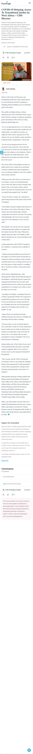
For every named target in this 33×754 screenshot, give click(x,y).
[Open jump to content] (1, 152)
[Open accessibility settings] (29, 750)
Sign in (5, 484)
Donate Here (4, 460)
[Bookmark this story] (8, 57)
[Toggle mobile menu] (30, 3)
